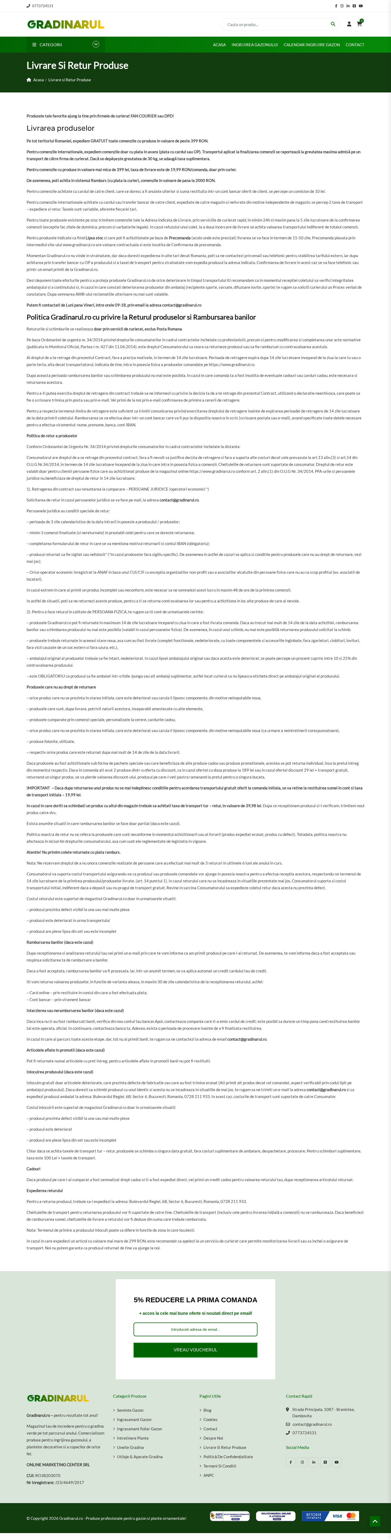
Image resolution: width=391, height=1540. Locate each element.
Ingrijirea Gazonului (255, 44)
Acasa (219, 44)
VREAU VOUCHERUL (195, 1350)
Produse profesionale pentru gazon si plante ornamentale (135, 1518)
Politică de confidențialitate (228, 1456)
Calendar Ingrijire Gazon (312, 44)
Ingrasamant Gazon (134, 1419)
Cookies (210, 1419)
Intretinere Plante (133, 1438)
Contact (355, 44)
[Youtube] (336, 1462)
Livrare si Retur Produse (224, 1447)
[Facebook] (291, 1462)
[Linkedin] (313, 1462)
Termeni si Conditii (219, 1466)
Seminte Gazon (130, 1410)
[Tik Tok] (325, 1462)
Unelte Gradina (130, 1447)
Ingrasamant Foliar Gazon (139, 1428)
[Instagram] (302, 1462)
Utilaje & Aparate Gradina (140, 1456)
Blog (207, 1410)
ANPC (208, 1475)
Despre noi (213, 1438)
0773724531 (42, 6)
